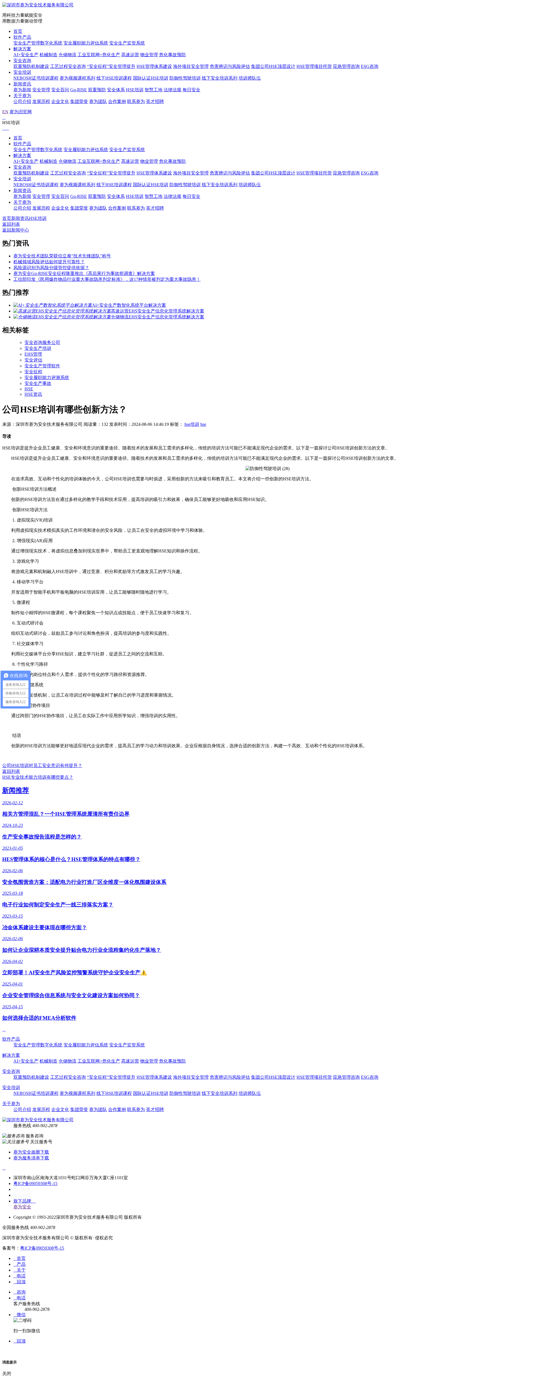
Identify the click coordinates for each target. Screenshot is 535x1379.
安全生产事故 (38, 383)
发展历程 (41, 101)
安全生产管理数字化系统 (37, 43)
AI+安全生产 (25, 54)
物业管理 (149, 54)
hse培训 (191, 424)
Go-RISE (78, 89)
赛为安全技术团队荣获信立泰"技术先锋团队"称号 (62, 256)
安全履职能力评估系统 (86, 43)
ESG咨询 (369, 66)
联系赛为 (136, 101)
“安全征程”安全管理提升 (111, 66)
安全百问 (60, 89)
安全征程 (33, 371)
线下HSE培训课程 (114, 78)
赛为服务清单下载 (31, 1158)
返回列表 (11, 224)
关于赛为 (22, 95)
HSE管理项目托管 (314, 66)
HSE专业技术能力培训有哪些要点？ (37, 777)
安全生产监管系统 (127, 43)
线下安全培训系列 (219, 78)
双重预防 (97, 89)
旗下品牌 (24, 1201)
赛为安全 (22, 1207)
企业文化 (60, 101)
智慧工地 (153, 89)
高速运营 (130, 54)
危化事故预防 (172, 54)
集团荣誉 (79, 101)
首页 (17, 31)
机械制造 (48, 54)
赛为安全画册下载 (31, 1152)
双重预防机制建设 (31, 66)
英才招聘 (155, 101)
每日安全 (191, 89)
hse (203, 424)
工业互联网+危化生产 (98, 54)
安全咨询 (22, 60)
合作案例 (117, 101)
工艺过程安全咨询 (68, 66)
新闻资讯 (22, 84)
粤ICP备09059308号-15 (35, 1183)
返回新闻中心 (15, 230)
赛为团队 (98, 101)
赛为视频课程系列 (77, 78)
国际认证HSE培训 (150, 78)
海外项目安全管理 (191, 66)
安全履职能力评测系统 (47, 377)
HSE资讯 (33, 394)
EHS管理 (33, 354)
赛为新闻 (22, 89)
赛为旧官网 (20, 111)
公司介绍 (22, 101)
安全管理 (41, 89)
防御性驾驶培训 (185, 78)
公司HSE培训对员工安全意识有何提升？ (42, 765)
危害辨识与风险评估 (230, 66)
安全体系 (116, 89)
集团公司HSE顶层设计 (273, 66)
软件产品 (22, 37)
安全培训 (22, 72)
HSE (29, 389)
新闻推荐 (15, 790)
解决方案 (22, 48)
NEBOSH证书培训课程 (36, 78)
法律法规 (172, 89)
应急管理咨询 (346, 66)
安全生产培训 (38, 348)
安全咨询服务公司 (42, 342)
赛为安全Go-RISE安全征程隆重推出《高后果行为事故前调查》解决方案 (84, 273)
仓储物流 (67, 54)
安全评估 (33, 360)
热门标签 (22, 1189)
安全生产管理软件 (42, 365)
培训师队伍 (250, 78)
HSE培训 (135, 89)
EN (5, 111)
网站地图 (22, 1195)
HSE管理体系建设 (154, 66)
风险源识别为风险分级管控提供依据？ (51, 267)
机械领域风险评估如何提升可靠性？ (49, 261)
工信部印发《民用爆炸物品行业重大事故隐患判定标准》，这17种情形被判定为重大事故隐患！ (107, 279)
